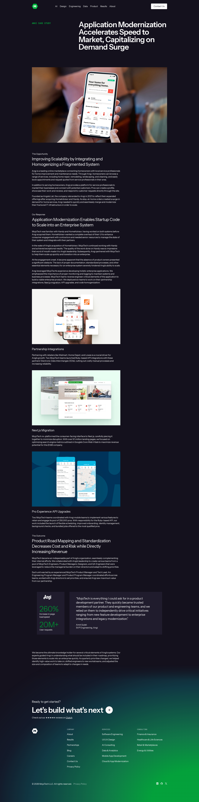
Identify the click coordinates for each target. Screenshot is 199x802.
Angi (34, 171)
